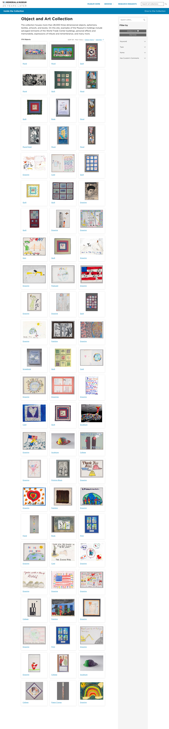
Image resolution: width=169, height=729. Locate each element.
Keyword (123, 41)
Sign (24, 258)
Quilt (82, 64)
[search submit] (144, 20)
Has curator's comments (129, 58)
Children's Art (132, 31)
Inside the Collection (14, 11)
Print (82, 536)
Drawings (55, 397)
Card (53, 175)
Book (53, 119)
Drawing (26, 175)
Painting (54, 341)
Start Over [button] (133, 35)
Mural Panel (27, 147)
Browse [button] (108, 4)
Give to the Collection (155, 11)
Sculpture (83, 425)
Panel (25, 536)
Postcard (54, 286)
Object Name (89, 39)
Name (122, 52)
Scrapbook (27, 369)
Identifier (99, 39)
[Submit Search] (166, 4)
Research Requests (127, 4)
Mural (25, 64)
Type (122, 47)
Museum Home (93, 4)
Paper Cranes (56, 702)
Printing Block (56, 480)
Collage (83, 452)
